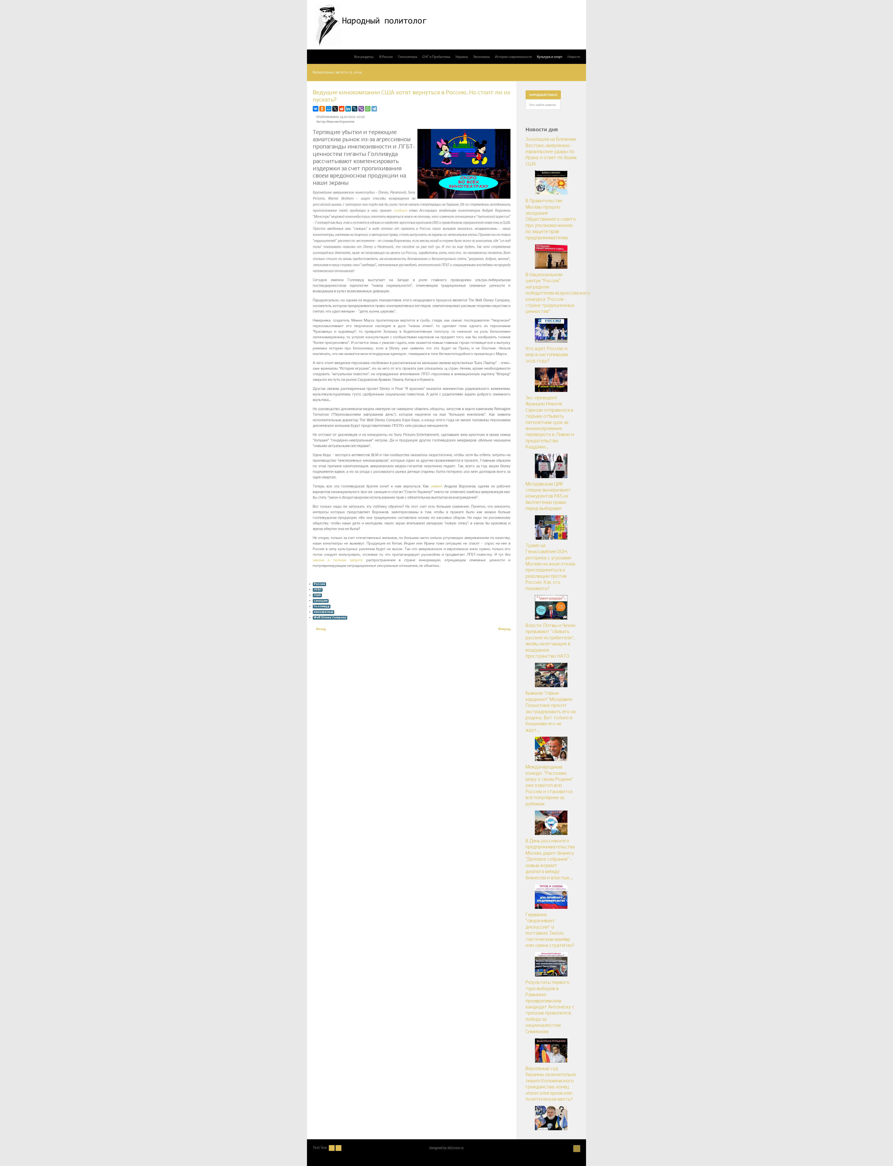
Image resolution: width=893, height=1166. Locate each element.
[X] (335, 109)
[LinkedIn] (348, 109)
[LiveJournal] (354, 109)
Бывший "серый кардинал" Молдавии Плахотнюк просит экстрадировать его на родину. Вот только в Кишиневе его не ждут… (551, 711)
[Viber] (361, 109)
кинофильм (323, 612)
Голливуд (322, 606)
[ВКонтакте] (315, 109)
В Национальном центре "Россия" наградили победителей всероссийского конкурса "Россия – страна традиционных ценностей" (558, 293)
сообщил (400, 210)
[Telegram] (374, 109)
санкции (321, 600)
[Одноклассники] (322, 109)
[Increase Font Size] (338, 1148)
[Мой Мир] (328, 109)
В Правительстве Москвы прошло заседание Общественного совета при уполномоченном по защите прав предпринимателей (551, 219)
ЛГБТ (318, 589)
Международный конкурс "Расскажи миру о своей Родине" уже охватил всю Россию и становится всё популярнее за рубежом (549, 785)
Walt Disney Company (330, 617)
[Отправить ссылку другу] (509, 109)
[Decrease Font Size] (332, 1148)
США (317, 595)
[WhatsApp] (367, 109)
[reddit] (341, 109)
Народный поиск (543, 95)
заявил (436, 486)
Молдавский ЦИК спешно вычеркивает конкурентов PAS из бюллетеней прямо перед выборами (548, 496)
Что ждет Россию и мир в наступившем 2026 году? (547, 355)
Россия (319, 584)
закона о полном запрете (338, 560)
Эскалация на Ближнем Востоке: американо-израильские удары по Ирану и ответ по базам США (551, 152)
